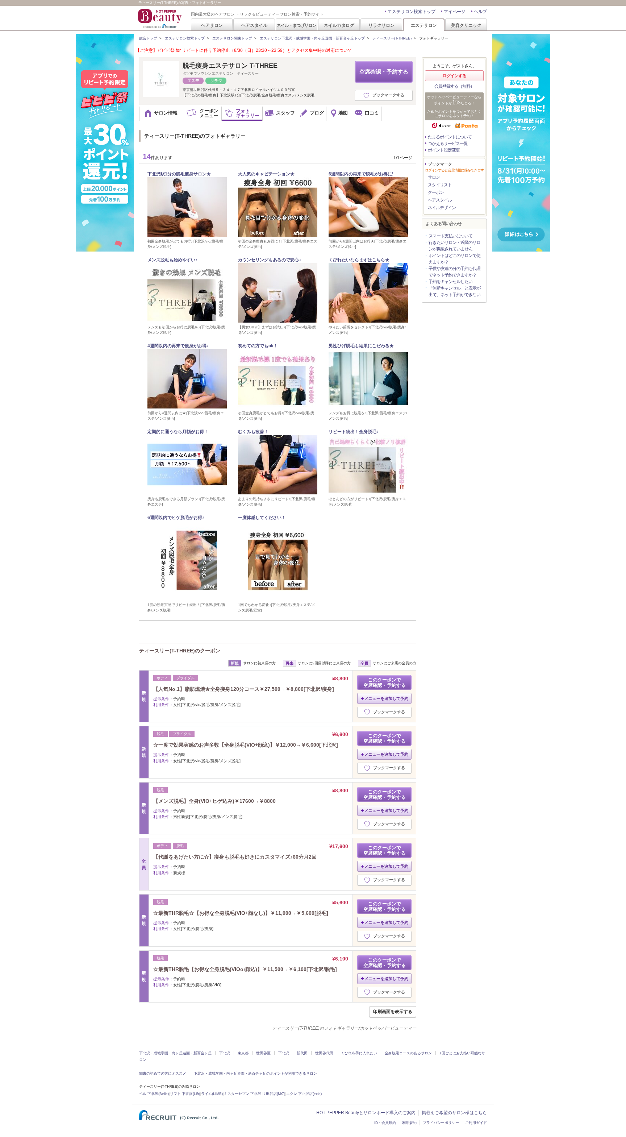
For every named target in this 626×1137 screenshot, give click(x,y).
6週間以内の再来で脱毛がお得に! (361, 174)
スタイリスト (440, 184)
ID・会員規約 (385, 1123)
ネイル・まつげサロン (296, 25)
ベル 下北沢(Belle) (154, 1094)
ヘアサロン (212, 25)
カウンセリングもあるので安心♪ (269, 259)
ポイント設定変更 (444, 150)
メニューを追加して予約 (386, 698)
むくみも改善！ (253, 431)
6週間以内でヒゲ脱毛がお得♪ (175, 517)
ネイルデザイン (442, 207)
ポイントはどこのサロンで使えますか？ (454, 259)
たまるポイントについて (450, 137)
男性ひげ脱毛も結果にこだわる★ (361, 345)
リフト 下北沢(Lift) (185, 1094)
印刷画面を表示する (392, 1011)
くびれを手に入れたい (359, 1053)
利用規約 (409, 1123)
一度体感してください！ (262, 517)
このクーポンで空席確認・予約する (384, 682)
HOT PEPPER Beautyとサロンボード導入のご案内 (366, 1112)
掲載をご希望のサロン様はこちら (454, 1112)
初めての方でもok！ (258, 345)
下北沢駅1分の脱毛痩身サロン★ (179, 174)
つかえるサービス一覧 (448, 143)
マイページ (455, 11)
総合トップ (148, 38)
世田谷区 (263, 1053)
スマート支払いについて (450, 235)
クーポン (436, 192)
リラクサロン (381, 25)
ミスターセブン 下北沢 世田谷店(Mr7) (254, 1094)
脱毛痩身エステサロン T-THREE (230, 65)
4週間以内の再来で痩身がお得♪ (178, 345)
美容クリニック (466, 25)
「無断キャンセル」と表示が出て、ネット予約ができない (454, 291)
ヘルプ (480, 11)
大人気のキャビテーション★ (266, 174)
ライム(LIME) (212, 1094)
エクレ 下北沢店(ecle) (304, 1094)
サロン (434, 177)
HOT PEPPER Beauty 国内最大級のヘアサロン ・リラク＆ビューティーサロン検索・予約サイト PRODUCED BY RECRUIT (160, 18)
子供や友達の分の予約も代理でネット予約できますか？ (454, 272)
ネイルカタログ (339, 25)
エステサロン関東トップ (232, 38)
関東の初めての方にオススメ (162, 1073)
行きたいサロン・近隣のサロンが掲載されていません (454, 246)
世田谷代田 (324, 1053)
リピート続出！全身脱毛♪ (354, 431)
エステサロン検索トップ (411, 11)
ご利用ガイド (476, 1123)
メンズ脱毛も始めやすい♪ (172, 259)
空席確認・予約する (383, 72)
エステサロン (424, 25)
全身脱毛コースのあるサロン (408, 1053)
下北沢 (224, 1053)
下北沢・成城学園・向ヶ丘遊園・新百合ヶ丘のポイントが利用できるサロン (255, 1073)
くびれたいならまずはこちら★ (359, 259)
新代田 (302, 1053)
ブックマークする (388, 95)
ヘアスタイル (254, 25)
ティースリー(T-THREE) (392, 38)
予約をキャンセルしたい (450, 281)
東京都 (243, 1053)
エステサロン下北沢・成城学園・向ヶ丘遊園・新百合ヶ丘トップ (312, 38)
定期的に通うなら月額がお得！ (177, 431)
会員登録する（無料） (454, 86)
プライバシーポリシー (441, 1123)
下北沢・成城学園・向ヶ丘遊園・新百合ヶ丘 (175, 1053)
